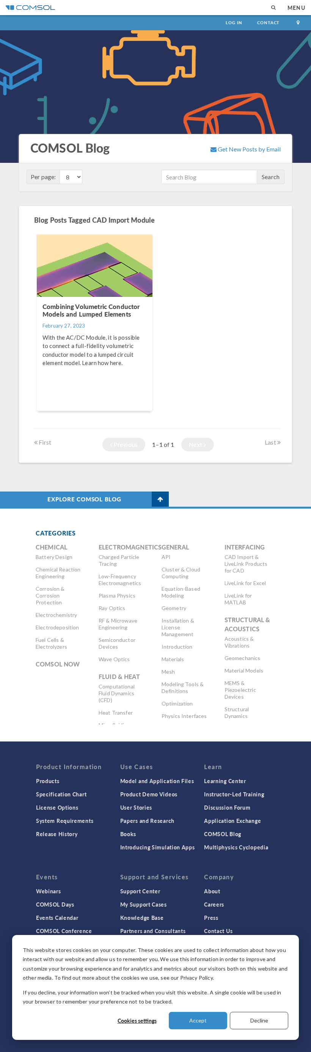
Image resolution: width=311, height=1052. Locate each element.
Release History (57, 834)
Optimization (177, 703)
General (175, 547)
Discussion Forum (227, 807)
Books (128, 834)
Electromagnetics (130, 547)
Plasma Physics (117, 595)
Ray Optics (112, 608)
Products (48, 781)
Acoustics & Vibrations (239, 642)
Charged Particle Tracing (119, 560)
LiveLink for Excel (245, 583)
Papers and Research (147, 820)
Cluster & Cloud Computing (181, 572)
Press (211, 917)
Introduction (177, 646)
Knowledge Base (142, 917)
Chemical (51, 547)
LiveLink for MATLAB (238, 599)
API (166, 557)
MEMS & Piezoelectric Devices (240, 690)
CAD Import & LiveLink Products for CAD (246, 564)
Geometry (174, 608)
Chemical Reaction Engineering (58, 572)
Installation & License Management (178, 627)
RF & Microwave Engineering (118, 624)
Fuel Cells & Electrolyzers (51, 643)
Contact (268, 22)
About (212, 891)
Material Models (244, 670)
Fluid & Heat (119, 676)
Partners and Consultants (153, 931)
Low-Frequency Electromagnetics (120, 579)
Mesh (168, 671)
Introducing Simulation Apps (157, 847)
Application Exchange (232, 820)
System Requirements (64, 820)
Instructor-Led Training (234, 794)
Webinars (48, 891)
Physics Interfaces (184, 716)
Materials (173, 659)
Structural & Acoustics (247, 624)
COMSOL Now (58, 664)
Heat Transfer (116, 712)
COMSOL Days (55, 904)
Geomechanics (243, 658)
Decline (259, 1020)
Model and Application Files (157, 781)
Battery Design (54, 557)
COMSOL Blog (222, 834)
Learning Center (225, 781)
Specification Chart (61, 794)
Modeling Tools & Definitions (183, 687)
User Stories (136, 807)
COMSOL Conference (64, 931)
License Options (57, 807)
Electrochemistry (56, 615)
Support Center (140, 891)
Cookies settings (137, 1020)
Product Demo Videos (148, 794)
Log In (234, 22)
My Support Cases (143, 904)
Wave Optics (114, 659)
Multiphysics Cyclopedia (236, 847)
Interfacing (245, 547)
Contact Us (218, 931)
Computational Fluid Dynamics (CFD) (117, 693)
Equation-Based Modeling (181, 592)
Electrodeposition (57, 627)
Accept (198, 1020)
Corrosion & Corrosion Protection (50, 595)
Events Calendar (57, 917)
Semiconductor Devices (117, 643)
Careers (214, 904)
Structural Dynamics (237, 712)
